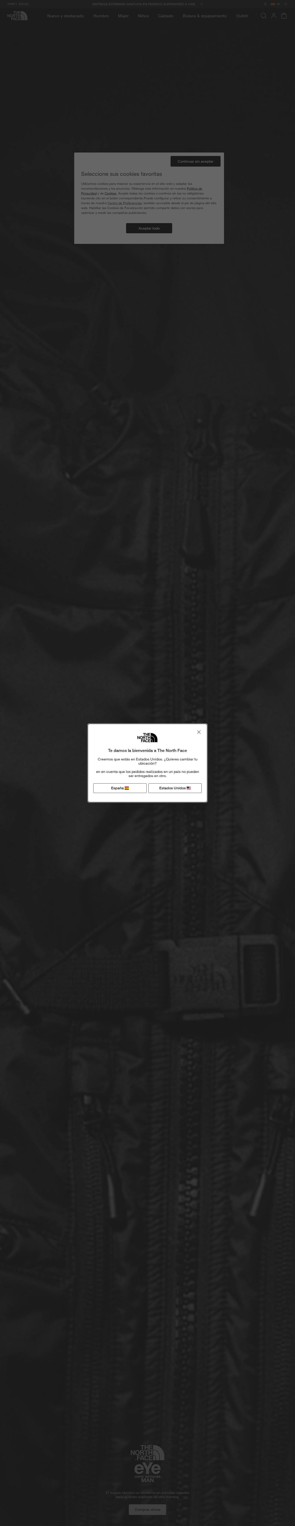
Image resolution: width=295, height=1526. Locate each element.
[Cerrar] (199, 732)
